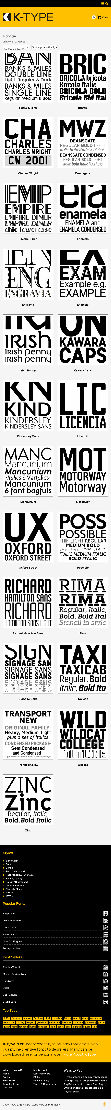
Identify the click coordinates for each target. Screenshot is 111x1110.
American (16, 1018)
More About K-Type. (79, 1054)
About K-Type (11, 1084)
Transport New (11, 948)
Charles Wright (11, 967)
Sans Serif (12, 860)
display (20, 1022)
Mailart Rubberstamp (15, 973)
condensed (96, 1018)
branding (57, 1018)
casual (76, 1018)
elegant (30, 1022)
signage (77, 1026)
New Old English (12, 941)
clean (85, 1018)
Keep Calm (9, 913)
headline (66, 1022)
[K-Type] (28, 20)
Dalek (6, 987)
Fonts (6, 1077)
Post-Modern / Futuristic (20, 874)
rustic (33, 1026)
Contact (7, 1087)
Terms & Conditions (44, 1084)
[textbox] (16, 48)
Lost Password (41, 1073)
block (47, 1018)
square (86, 1026)
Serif (8, 864)
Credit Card (9, 927)
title (95, 1026)
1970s (9, 896)
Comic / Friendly (15, 885)
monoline (78, 1022)
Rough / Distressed (17, 881)
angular (27, 1018)
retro (14, 1026)
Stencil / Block (14, 889)
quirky (6, 1026)
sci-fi (53, 1026)
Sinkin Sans (10, 934)
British (67, 1018)
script (61, 1026)
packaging (90, 1022)
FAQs (36, 1077)
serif (68, 1026)
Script (9, 867)
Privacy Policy (41, 1080)
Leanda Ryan (52, 1104)
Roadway (8, 980)
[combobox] (16, 47)
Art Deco (38, 1018)
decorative (8, 1022)
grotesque (54, 1022)
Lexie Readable (12, 920)
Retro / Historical (15, 871)
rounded (23, 1026)
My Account (40, 1070)
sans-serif (43, 1026)
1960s (9, 892)
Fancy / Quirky (14, 878)
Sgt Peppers (10, 994)
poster (101, 1022)
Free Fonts (9, 1080)
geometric (42, 1022)
